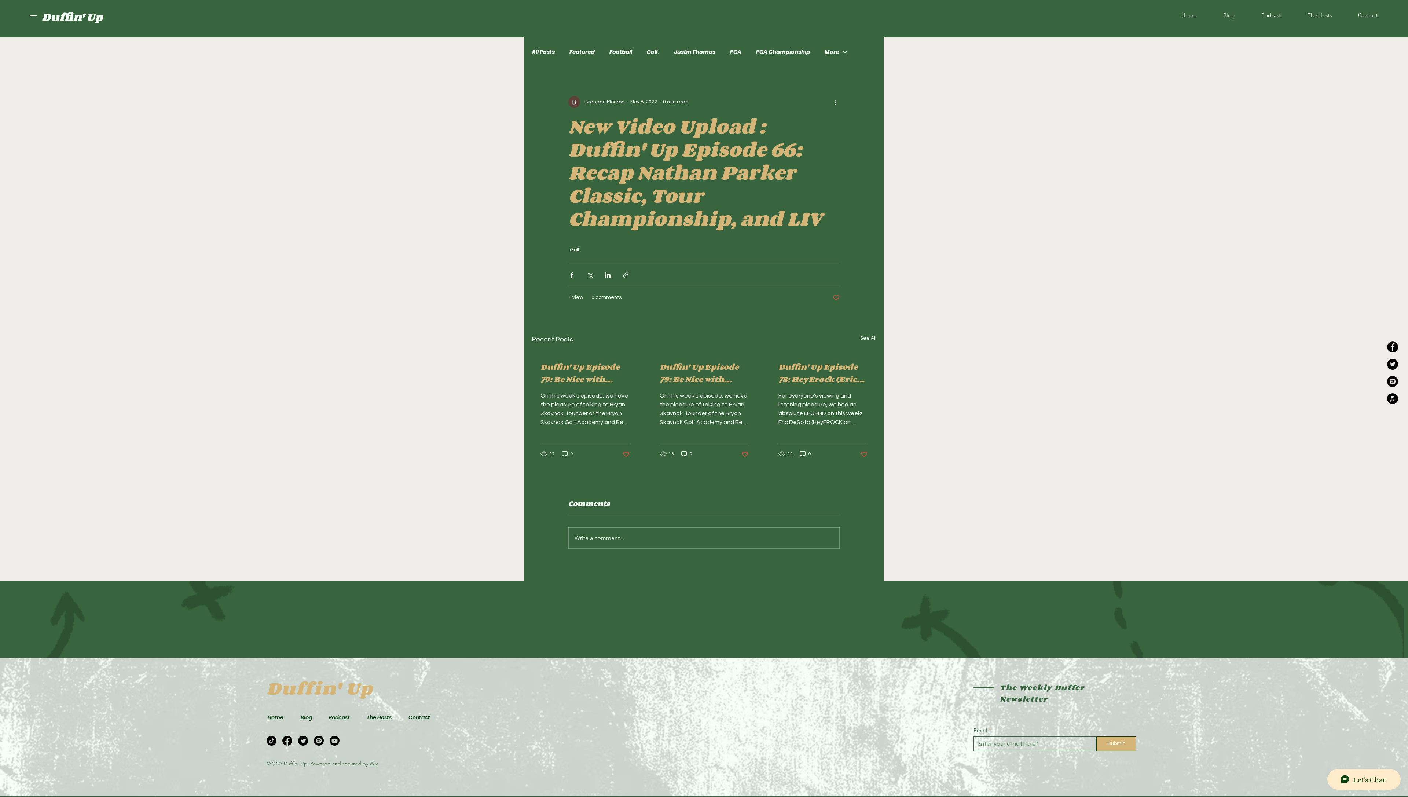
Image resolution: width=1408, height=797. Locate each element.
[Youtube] (335, 741)
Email (980, 730)
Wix (374, 763)
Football (620, 52)
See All (868, 338)
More (832, 52)
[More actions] (835, 102)
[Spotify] (1392, 381)
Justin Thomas (694, 52)
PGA (735, 52)
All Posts (543, 52)
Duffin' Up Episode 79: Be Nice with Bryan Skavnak (580, 373)
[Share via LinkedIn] (607, 274)
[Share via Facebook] (571, 274)
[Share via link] (625, 274)
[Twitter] (1392, 364)
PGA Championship (783, 52)
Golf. (653, 52)
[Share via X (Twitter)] (589, 274)
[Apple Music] (1392, 398)
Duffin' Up (72, 16)
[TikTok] (271, 741)
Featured (582, 52)
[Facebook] (1392, 346)
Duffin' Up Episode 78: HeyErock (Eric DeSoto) (818, 373)
